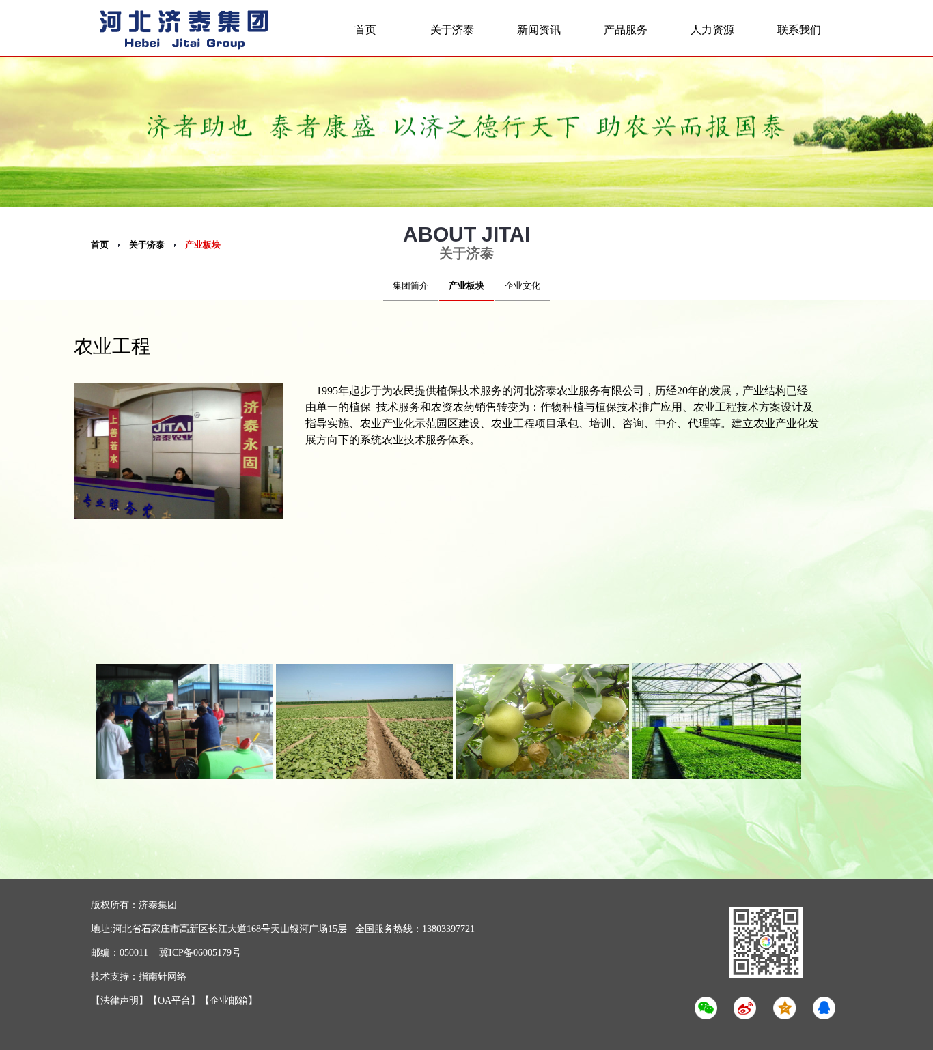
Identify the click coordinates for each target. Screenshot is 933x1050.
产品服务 (625, 29)
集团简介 (410, 285)
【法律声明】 (119, 1000)
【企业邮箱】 (228, 1000)
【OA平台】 (174, 1000)
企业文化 (522, 285)
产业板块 (203, 244)
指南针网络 (162, 977)
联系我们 (799, 29)
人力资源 (712, 29)
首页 (365, 29)
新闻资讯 (539, 29)
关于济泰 (452, 29)
